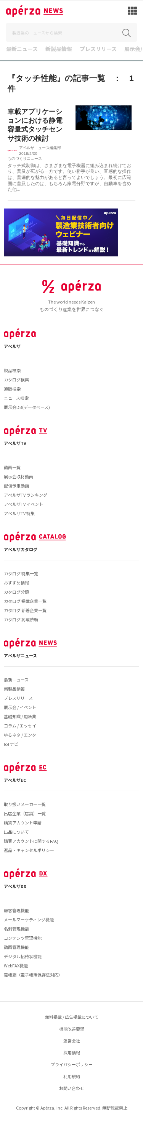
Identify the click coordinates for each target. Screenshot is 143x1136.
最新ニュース (22, 49)
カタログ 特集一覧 (21, 573)
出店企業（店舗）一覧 (25, 813)
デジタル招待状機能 (23, 956)
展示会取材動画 (18, 476)
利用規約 (71, 1076)
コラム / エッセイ (20, 725)
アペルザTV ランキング (25, 495)
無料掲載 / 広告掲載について (71, 1017)
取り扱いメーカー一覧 (25, 804)
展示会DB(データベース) (27, 407)
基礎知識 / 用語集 (20, 716)
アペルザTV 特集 (19, 513)
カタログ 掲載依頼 (21, 619)
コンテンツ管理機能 (23, 938)
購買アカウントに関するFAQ (31, 841)
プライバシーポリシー (72, 1064)
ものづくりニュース (25, 158)
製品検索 (12, 370)
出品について (16, 832)
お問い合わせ (71, 1088)
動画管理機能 (16, 947)
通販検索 (12, 389)
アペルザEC (15, 780)
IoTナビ (11, 744)
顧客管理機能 (16, 910)
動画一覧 (12, 467)
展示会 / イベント (20, 707)
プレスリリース (98, 49)
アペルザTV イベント (23, 504)
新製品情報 (58, 49)
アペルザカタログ (20, 549)
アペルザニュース (20, 655)
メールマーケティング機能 (29, 919)
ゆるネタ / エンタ (20, 735)
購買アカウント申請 (23, 822)
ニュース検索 (16, 398)
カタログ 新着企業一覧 (25, 610)
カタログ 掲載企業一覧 (25, 601)
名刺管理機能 (16, 929)
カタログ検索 (16, 379)
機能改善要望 (71, 1029)
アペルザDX (15, 886)
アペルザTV (15, 443)
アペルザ (12, 346)
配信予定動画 (16, 486)
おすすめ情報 (16, 582)
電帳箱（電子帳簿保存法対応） (33, 975)
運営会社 (71, 1041)
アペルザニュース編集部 (40, 148)
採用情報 (71, 1052)
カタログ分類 (16, 592)
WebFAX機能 (16, 965)
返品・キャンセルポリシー (29, 850)
